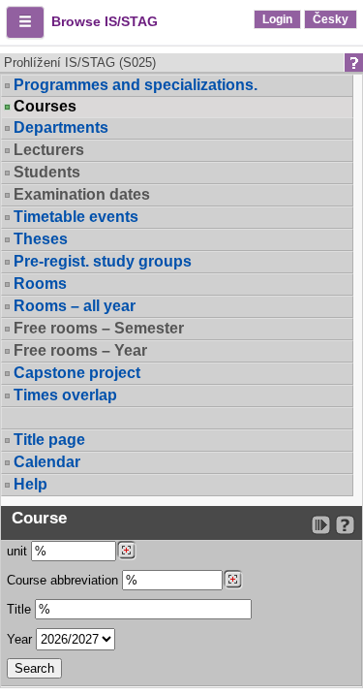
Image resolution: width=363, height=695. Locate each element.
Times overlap (65, 395)
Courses (45, 106)
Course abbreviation (62, 580)
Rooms (40, 283)
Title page (49, 439)
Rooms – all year (75, 306)
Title (19, 609)
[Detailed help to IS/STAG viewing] (345, 525)
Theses (41, 239)
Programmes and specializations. (135, 85)
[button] (25, 22)
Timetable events (76, 216)
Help (30, 484)
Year (19, 639)
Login (277, 19)
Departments (61, 127)
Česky (330, 19)
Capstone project (77, 372)
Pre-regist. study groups (103, 261)
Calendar (47, 462)
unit (17, 551)
